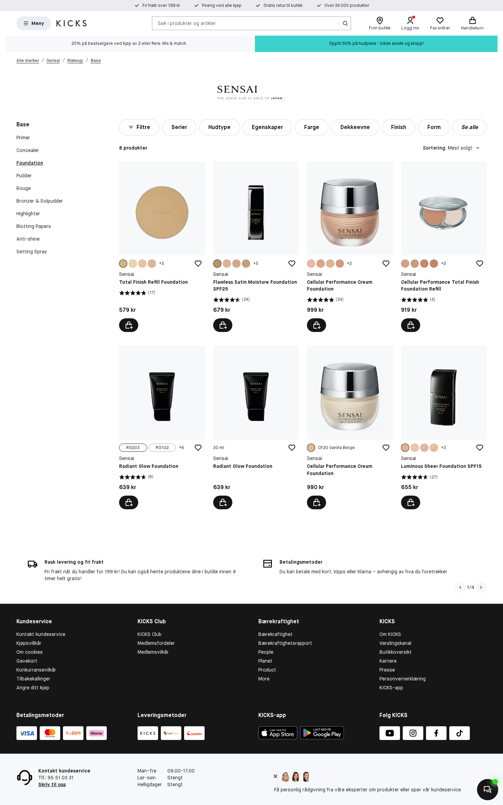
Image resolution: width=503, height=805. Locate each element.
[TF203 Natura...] (123, 263)
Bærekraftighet (275, 634)
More (264, 679)
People (265, 652)
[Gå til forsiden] (71, 23)
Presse (387, 670)
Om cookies (29, 652)
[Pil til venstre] (460, 587)
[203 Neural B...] (405, 448)
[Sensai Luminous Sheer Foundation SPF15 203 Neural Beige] (444, 427)
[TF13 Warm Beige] (405, 263)
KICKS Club (150, 634)
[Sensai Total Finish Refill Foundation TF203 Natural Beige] (162, 247)
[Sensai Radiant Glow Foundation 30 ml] (256, 427)
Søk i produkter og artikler (187, 23)
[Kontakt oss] (487, 789)
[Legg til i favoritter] (198, 263)
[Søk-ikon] (345, 23)
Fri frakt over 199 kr (161, 5)
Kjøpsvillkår (28, 643)
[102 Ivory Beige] (236, 263)
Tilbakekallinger (33, 679)
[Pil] (481, 587)
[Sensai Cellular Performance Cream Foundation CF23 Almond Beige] (349, 247)
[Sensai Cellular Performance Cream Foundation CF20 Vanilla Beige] (349, 427)
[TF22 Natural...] (415, 263)
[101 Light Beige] (227, 263)
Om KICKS (390, 634)
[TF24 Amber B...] (434, 263)
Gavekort (26, 661)
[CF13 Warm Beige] (321, 263)
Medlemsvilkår (153, 652)
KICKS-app (391, 688)
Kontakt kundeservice (40, 634)
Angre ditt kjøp (32, 688)
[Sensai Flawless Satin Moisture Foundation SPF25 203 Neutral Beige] (256, 247)
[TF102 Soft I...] (142, 263)
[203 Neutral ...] (217, 263)
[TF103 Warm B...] (152, 263)
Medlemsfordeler (156, 643)
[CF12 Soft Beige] (311, 263)
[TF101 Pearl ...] (133, 263)
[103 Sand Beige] (246, 263)
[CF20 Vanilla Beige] (311, 448)
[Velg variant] (128, 325)
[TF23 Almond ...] (424, 263)
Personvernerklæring (402, 679)
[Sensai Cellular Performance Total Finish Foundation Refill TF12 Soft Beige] (444, 247)
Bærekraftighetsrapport (285, 643)
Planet (265, 661)
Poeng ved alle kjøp (222, 5)
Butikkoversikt (395, 652)
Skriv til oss (52, 784)
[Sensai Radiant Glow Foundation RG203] (162, 427)
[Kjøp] (222, 502)
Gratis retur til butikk (282, 5)
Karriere (388, 661)
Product (267, 670)
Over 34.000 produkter (346, 5)
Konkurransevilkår (36, 670)
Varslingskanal (395, 643)
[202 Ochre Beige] (434, 448)
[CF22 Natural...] (330, 263)
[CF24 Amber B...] (340, 263)
